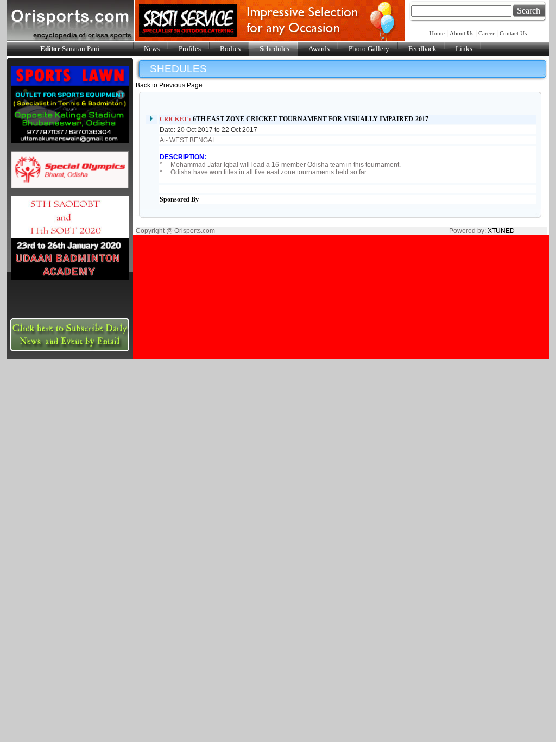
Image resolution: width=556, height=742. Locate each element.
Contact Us (513, 33)
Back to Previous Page (169, 85)
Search (528, 10)
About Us (461, 33)
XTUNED (501, 231)
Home (437, 33)
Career (486, 33)
